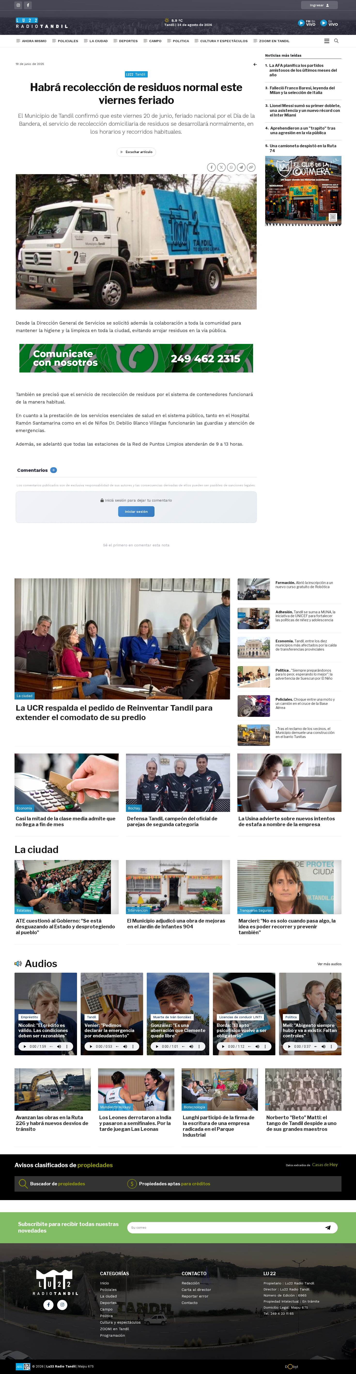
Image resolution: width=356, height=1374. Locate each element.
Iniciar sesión (136, 511)
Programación (112, 1335)
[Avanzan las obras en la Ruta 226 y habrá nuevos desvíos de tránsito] (53, 1089)
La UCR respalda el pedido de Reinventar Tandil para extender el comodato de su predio (114, 712)
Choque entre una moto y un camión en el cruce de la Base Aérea (305, 703)
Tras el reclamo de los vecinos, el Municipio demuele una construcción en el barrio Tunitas (305, 733)
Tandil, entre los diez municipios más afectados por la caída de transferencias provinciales (306, 645)
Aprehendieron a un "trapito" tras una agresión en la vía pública (302, 130)
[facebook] (28, 5)
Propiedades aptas (174, 1183)
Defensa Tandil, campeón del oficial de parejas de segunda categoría (172, 821)
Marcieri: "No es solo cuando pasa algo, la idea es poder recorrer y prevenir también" (287, 926)
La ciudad (99, 41)
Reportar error (195, 1296)
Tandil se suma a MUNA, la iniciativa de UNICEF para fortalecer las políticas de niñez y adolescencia (305, 616)
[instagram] (18, 5)
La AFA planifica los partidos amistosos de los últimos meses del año (303, 70)
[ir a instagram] (62, 1305)
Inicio (104, 1283)
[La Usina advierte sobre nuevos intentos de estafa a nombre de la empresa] (289, 782)
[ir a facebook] (48, 1305)
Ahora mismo (34, 41)
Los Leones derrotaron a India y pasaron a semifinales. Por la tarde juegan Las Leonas (135, 1123)
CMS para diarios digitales (319, 1367)
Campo (155, 41)
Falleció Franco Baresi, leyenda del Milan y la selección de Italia (302, 90)
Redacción (191, 1283)
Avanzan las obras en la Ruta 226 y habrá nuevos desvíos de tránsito (52, 1123)
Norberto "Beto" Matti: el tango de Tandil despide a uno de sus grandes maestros (301, 1123)
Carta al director (196, 1290)
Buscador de (57, 1183)
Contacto (190, 1303)
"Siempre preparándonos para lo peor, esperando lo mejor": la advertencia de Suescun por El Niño (304, 674)
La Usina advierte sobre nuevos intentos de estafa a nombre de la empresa (287, 821)
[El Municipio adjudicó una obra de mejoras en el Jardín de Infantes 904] (178, 887)
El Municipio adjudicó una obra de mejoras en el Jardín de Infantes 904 (176, 924)
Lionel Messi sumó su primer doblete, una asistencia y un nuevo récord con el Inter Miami (305, 110)
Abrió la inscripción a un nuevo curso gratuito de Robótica (304, 585)
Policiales (68, 41)
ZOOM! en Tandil (274, 41)
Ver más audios (329, 964)
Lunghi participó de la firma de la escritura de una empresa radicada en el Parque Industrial (219, 1126)
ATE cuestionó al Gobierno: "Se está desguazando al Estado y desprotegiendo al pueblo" (65, 926)
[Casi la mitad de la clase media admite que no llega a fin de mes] (67, 782)
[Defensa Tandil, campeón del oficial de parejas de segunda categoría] (178, 782)
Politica (181, 41)
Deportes (128, 41)
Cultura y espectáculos (224, 41)
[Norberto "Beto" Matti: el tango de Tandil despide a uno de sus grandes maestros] (303, 1089)
